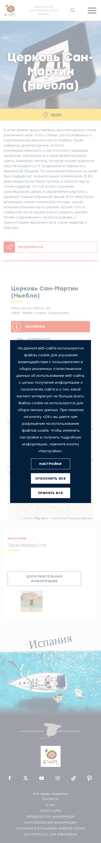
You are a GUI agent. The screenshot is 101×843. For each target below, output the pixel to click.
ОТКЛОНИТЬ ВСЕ (50, 478)
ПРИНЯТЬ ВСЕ (50, 493)
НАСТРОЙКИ (50, 464)
